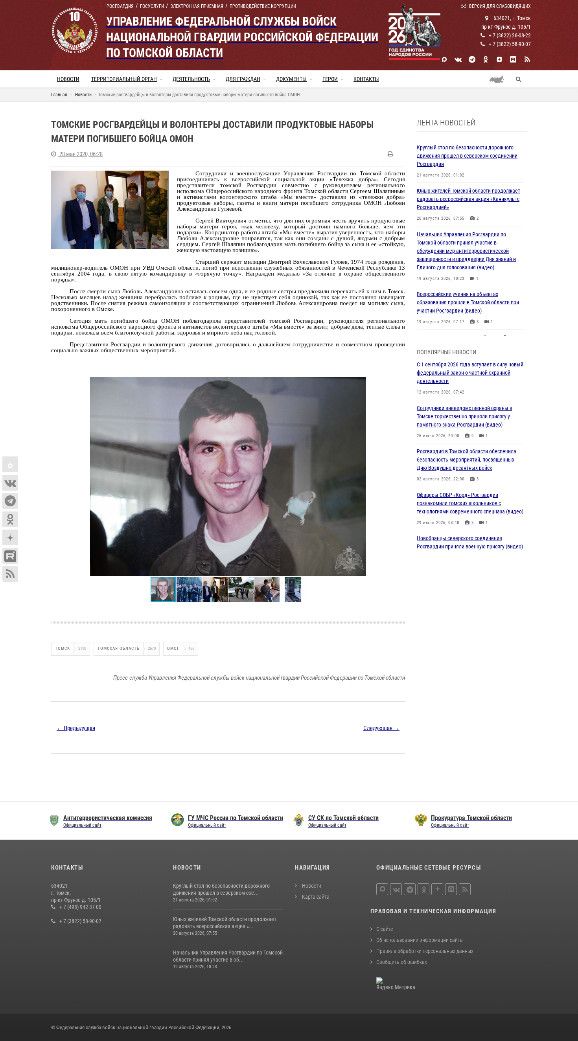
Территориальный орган (124, 79)
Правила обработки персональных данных (424, 951)
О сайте (384, 929)
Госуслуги (152, 6)
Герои (330, 79)
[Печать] (391, 154)
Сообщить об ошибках (401, 962)
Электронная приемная (196, 6)
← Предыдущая (76, 728)
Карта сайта (315, 897)
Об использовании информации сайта (419, 940)
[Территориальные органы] (499, 79)
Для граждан (243, 79)
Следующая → (381, 728)
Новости (68, 79)
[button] (398, 384)
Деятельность (191, 79)
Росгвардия (120, 6)
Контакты (366, 79)
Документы (291, 79)
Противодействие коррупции (263, 6)
